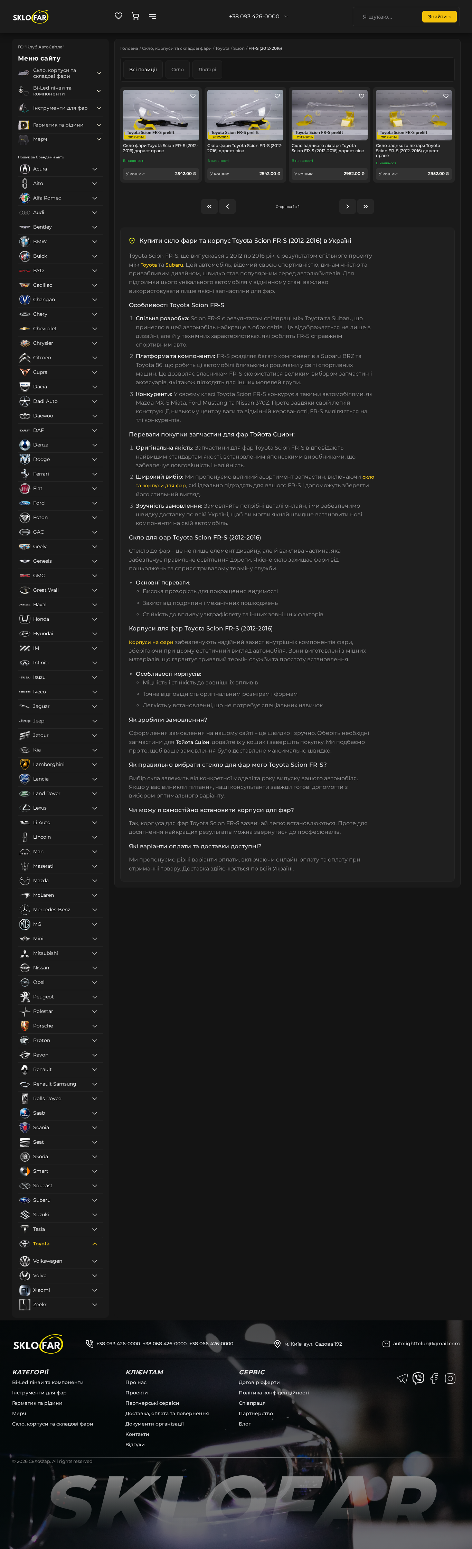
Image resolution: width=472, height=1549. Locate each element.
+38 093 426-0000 (118, 1343)
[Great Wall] (95, 590)
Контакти (137, 1434)
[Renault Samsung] (95, 1084)
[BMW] (95, 242)
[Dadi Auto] (95, 401)
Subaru (174, 265)
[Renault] (95, 1070)
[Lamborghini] (95, 764)
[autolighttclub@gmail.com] (386, 1344)
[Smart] (95, 1171)
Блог (245, 1424)
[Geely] (95, 547)
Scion (239, 48)
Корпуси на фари (151, 642)
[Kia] (95, 750)
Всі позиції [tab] (143, 69)
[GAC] (95, 532)
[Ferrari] (95, 474)
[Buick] (95, 256)
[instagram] (450, 1378)
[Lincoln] (95, 837)
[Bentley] (95, 227)
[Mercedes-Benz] (95, 910)
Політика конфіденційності (274, 1393)
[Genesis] (95, 561)
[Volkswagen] (95, 1261)
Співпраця (252, 1403)
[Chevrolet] (95, 329)
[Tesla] (95, 1229)
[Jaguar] (95, 706)
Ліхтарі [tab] (207, 69)
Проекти (136, 1393)
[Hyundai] (95, 634)
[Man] (95, 852)
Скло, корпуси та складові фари (176, 48)
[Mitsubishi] (95, 953)
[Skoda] (95, 1157)
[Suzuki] (95, 1215)
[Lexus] (95, 808)
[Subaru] (95, 1200)
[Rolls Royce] (95, 1099)
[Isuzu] (95, 677)
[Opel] (95, 982)
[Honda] (95, 619)
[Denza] (95, 445)
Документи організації (154, 1424)
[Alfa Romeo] (95, 198)
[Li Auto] (95, 823)
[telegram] (402, 1378)
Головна (129, 48)
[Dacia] (95, 387)
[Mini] (95, 939)
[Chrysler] (95, 343)
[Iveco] (95, 692)
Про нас (136, 1382)
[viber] (418, 1378)
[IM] (95, 648)
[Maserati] (95, 866)
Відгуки (135, 1444)
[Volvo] (95, 1276)
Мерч (19, 1413)
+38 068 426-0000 (165, 1343)
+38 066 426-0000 (211, 1343)
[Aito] (95, 183)
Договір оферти (259, 1382)
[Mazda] (95, 881)
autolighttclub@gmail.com (426, 1343)
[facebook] (434, 1378)
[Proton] (95, 1040)
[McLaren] (95, 895)
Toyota (222, 48)
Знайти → (439, 16)
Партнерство (256, 1413)
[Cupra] (95, 372)
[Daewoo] (95, 416)
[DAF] (95, 430)
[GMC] (95, 576)
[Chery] (95, 314)
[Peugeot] (95, 997)
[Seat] (95, 1142)
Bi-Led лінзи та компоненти (48, 1382)
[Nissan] (95, 968)
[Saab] (95, 1113)
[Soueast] (95, 1186)
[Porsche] (95, 1026)
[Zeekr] (95, 1305)
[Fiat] (95, 489)
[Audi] (95, 213)
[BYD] (95, 271)
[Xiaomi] (95, 1290)
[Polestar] (95, 1011)
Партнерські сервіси (152, 1403)
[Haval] (95, 605)
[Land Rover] (95, 794)
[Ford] (95, 503)
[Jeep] (95, 721)
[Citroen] (95, 358)
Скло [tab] (177, 69)
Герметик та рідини (37, 1403)
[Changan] (95, 300)
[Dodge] (95, 459)
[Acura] (95, 169)
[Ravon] (95, 1055)
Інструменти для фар (39, 1393)
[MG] (95, 924)
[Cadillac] (95, 285)
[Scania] (95, 1128)
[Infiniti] (95, 663)
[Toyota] (95, 1244)
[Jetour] (95, 735)
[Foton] (95, 518)
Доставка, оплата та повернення (167, 1413)
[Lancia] (95, 779)
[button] (99, 73)
